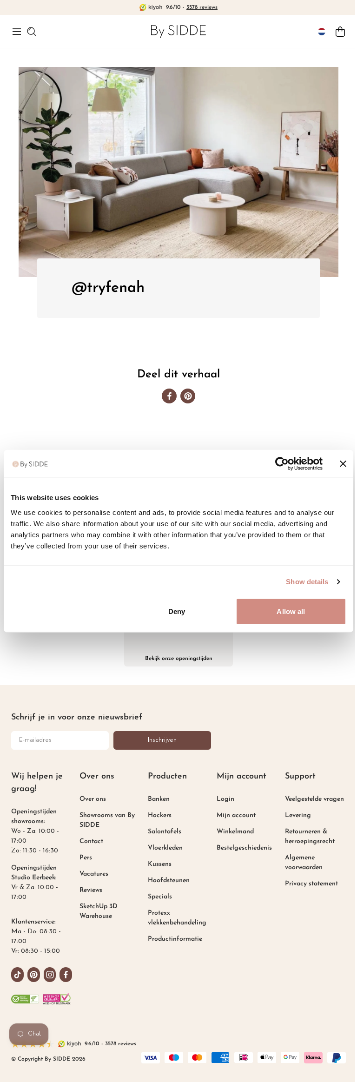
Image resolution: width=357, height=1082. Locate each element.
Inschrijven (162, 740)
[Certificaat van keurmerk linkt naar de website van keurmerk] (57, 998)
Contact (91, 841)
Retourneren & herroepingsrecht (310, 836)
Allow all (291, 611)
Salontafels (164, 831)
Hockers (160, 815)
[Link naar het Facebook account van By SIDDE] (66, 974)
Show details (307, 582)
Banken (159, 799)
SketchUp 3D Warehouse (98, 911)
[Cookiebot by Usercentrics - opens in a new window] (282, 464)
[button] (16, 31)
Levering (298, 815)
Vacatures (93, 874)
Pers (85, 857)
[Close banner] (343, 464)
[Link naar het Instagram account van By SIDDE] (50, 974)
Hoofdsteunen (169, 880)
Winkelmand (235, 831)
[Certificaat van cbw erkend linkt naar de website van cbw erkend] (25, 998)
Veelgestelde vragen (314, 799)
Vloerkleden (165, 847)
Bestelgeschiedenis (244, 847)
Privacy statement (311, 883)
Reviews (90, 890)
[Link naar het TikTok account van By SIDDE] (17, 974)
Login (225, 799)
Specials (160, 896)
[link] (178, 31)
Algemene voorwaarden (304, 862)
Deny (176, 611)
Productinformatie (175, 939)
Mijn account (236, 815)
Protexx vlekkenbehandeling (177, 918)
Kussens (160, 864)
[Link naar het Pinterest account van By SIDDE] (33, 974)
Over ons (92, 799)
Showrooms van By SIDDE (107, 820)
